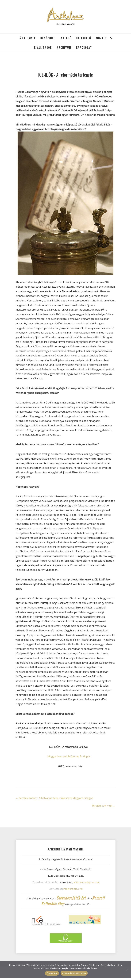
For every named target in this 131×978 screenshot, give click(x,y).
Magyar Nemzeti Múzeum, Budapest (69, 756)
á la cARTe (27, 38)
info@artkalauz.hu (73, 888)
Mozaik (101, 38)
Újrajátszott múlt (104, 805)
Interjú (66, 38)
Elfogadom (51, 973)
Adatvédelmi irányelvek (74, 973)
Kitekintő (83, 38)
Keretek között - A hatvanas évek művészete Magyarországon (54, 798)
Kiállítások (43, 47)
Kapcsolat (84, 47)
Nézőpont (47, 38)
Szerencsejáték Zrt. (72, 898)
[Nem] (127, 969)
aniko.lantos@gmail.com (87, 882)
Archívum (64, 47)
